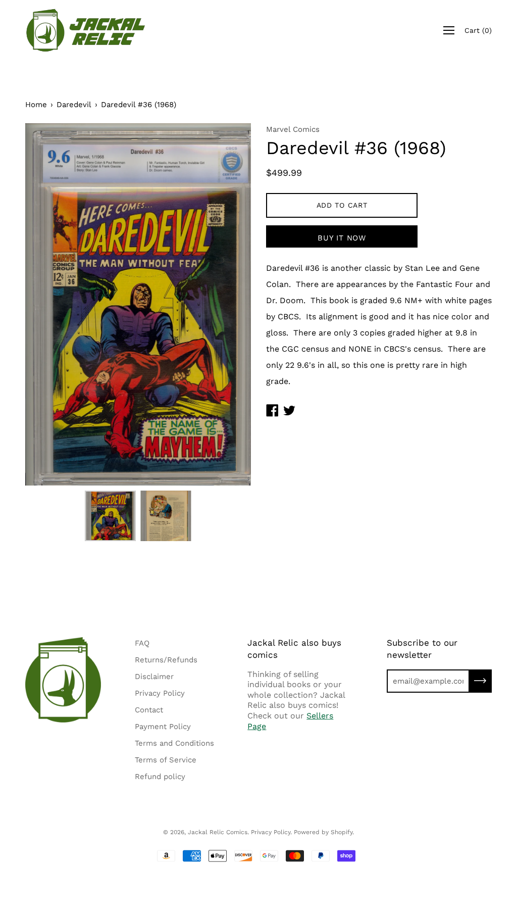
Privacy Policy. (271, 832)
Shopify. (342, 832)
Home (36, 104)
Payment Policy (163, 726)
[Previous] (50, 304)
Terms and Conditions (174, 743)
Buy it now (342, 238)
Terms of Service (165, 759)
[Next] (226, 304)
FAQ (142, 643)
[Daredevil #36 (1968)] (110, 516)
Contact (149, 709)
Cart (478, 30)
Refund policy (160, 776)
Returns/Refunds (166, 659)
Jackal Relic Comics (217, 832)
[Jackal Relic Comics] (85, 30)
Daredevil (74, 104)
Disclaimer (154, 676)
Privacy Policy (160, 693)
